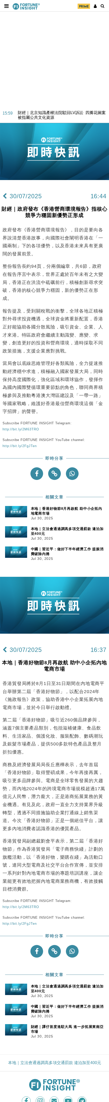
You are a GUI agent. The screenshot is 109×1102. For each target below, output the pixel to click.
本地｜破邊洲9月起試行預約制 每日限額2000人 (61, 117)
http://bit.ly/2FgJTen (20, 446)
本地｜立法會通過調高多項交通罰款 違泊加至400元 (54, 1063)
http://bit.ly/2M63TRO (21, 429)
